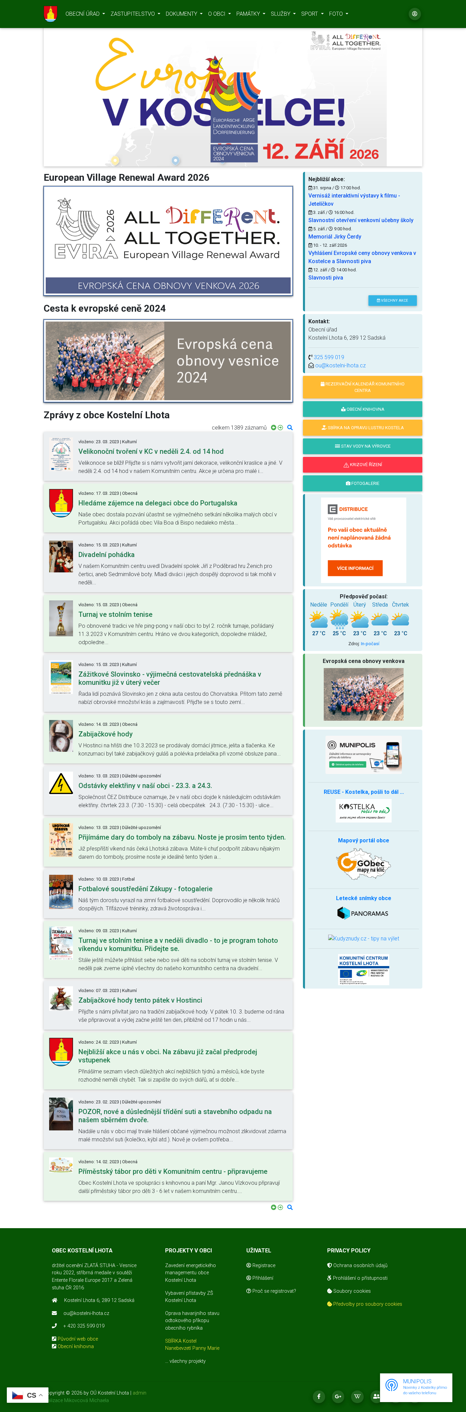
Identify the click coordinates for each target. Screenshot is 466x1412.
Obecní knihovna (76, 1346)
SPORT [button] (310, 14)
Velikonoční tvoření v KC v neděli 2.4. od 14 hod (151, 451)
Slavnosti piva (325, 277)
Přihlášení (262, 1278)
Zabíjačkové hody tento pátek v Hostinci (140, 1000)
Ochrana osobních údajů (360, 1265)
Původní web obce (78, 1339)
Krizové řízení (365, 464)
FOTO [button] (336, 14)
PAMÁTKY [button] (248, 14)
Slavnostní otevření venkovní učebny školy (360, 220)
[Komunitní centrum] (363, 969)
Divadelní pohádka (106, 555)
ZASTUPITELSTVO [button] (133, 14)
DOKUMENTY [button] (182, 14)
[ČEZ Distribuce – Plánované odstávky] (363, 540)
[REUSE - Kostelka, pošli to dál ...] (363, 810)
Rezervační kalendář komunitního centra (364, 387)
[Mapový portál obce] (363, 863)
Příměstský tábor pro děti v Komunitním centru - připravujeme (172, 1171)
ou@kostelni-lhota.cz (340, 365)
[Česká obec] (364, 754)
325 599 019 (329, 357)
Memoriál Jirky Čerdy (334, 236)
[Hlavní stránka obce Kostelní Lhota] (50, 14)
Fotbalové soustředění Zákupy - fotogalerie (145, 889)
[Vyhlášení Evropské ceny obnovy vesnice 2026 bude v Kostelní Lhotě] (168, 241)
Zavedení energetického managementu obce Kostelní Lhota (190, 1273)
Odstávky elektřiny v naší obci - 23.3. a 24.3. (145, 786)
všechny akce (394, 300)
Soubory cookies (351, 1291)
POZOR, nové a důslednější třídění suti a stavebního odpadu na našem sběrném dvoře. (175, 1116)
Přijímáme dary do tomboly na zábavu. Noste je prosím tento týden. (182, 837)
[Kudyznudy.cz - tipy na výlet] (363, 938)
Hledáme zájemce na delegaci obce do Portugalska (157, 503)
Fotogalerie (364, 483)
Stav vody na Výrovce (365, 446)
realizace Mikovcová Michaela (76, 1400)
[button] (72, 91)
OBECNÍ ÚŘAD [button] (83, 14)
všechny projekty (188, 1361)
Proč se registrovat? (273, 1291)
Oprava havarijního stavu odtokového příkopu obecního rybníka (192, 1321)
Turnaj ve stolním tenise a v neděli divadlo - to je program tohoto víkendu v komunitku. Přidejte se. (178, 944)
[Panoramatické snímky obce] (363, 912)
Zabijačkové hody (105, 734)
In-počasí (370, 643)
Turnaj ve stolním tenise (115, 614)
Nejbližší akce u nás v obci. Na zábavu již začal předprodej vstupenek (167, 1056)
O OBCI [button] (217, 14)
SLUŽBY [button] (281, 14)
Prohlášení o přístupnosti (360, 1278)
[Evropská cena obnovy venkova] (233, 109)
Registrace (263, 1265)
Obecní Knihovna (365, 409)
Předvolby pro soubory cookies (367, 1304)
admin (139, 1393)
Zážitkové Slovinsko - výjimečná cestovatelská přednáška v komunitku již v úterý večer (169, 678)
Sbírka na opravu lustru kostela (365, 427)
